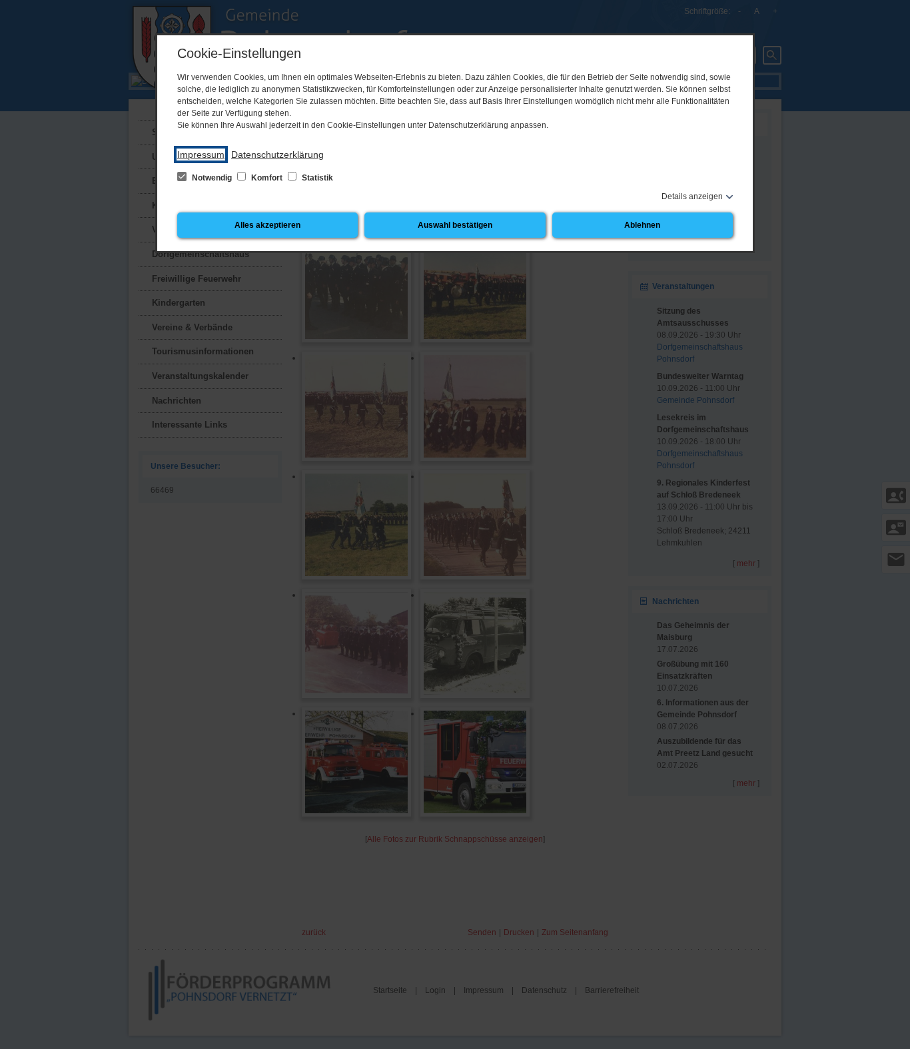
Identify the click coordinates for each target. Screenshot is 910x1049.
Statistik (316, 177)
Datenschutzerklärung (277, 154)
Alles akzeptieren (267, 225)
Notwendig (212, 177)
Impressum (201, 154)
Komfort (266, 177)
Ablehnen (642, 225)
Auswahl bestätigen (455, 225)
